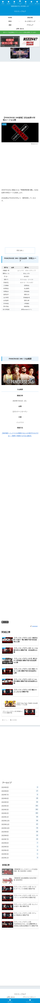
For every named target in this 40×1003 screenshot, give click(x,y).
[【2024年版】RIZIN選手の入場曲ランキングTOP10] (20, 53)
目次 (18, 250)
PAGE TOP (37, 971)
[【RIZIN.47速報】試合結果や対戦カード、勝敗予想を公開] (30, 41)
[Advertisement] (20, 90)
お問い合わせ (11, 997)
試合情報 (6, 622)
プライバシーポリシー (29, 997)
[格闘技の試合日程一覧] (10, 41)
